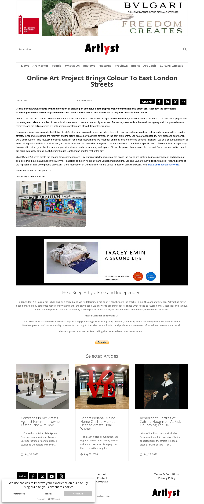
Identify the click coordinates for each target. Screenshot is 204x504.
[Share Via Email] (183, 102)
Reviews (89, 66)
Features (104, 66)
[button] (185, 49)
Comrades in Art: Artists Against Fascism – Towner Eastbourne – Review (41, 421)
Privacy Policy (167, 478)
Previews (121, 66)
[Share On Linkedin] (167, 102)
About (102, 474)
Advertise (102, 482)
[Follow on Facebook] (33, 477)
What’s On (72, 66)
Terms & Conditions (166, 474)
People (57, 66)
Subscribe (24, 49)
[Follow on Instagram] (61, 477)
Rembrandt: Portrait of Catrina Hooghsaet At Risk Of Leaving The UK (160, 421)
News (25, 66)
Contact (102, 478)
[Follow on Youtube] (51, 477)
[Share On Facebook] (159, 102)
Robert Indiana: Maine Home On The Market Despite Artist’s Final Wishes (97, 423)
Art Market (40, 66)
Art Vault (149, 66)
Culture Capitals (171, 66)
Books (135, 66)
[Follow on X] (42, 477)
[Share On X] (175, 102)
